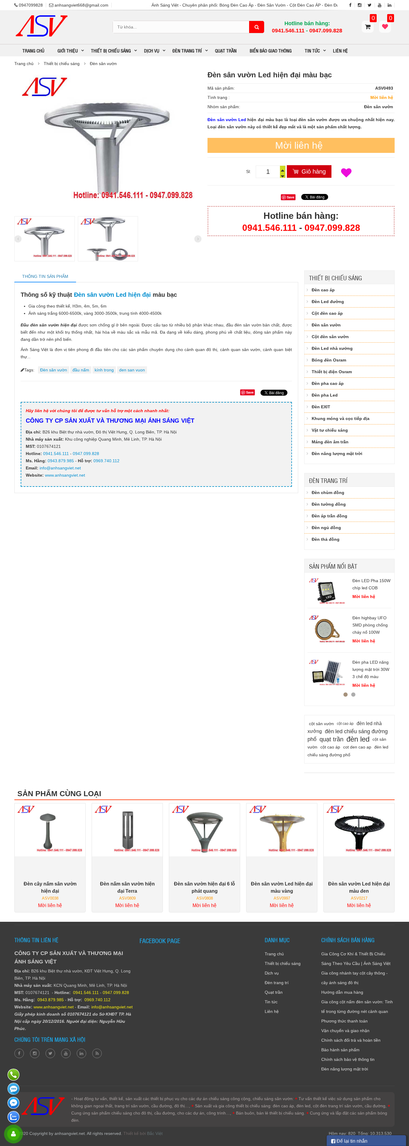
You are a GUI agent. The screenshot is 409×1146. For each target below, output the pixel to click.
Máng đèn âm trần (330, 441)
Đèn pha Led (325, 395)
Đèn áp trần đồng (329, 515)
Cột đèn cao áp (327, 313)
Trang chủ (33, 50)
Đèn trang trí (328, 480)
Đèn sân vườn (103, 63)
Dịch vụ (272, 973)
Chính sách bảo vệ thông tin (348, 1059)
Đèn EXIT (321, 406)
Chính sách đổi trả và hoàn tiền (351, 1040)
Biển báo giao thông (271, 50)
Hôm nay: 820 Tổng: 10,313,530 (360, 1133)
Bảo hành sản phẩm (340, 1049)
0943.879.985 (61, 460)
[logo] (41, 16)
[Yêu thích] (346, 173)
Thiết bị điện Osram (332, 371)
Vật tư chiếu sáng (330, 430)
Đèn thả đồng (326, 539)
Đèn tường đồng (329, 504)
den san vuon (132, 370)
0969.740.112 (106, 460)
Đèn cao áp (323, 289)
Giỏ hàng (314, 171)
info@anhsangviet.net (60, 468)
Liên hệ (340, 50)
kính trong (104, 370)
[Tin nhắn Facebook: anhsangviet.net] (14, 1102)
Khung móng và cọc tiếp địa (340, 418)
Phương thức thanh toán (344, 1021)
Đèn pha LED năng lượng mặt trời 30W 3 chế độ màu (370, 669)
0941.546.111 (288, 31)
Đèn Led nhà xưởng (332, 348)
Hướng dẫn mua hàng (342, 992)
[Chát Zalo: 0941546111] (14, 1117)
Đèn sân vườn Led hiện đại (112, 294)
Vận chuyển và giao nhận (345, 1030)
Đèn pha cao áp (328, 383)
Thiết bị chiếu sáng (62, 63)
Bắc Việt (155, 1133)
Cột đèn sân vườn (330, 336)
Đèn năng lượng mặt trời (337, 453)
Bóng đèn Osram (329, 360)
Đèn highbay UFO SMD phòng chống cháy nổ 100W (370, 625)
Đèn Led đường (328, 301)
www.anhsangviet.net (64, 475)
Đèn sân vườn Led (226, 119)
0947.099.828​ (325, 31)
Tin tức (271, 1001)
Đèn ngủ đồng (326, 527)
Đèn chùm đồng (328, 492)
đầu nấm (80, 370)
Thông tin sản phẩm (45, 276)
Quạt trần (226, 50)
